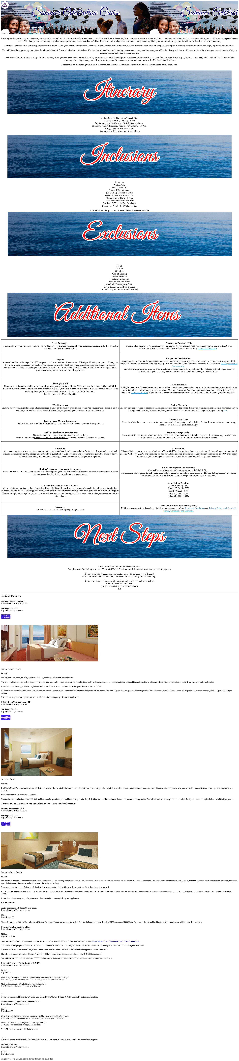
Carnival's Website (139, 392)
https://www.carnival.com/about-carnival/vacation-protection (116, 941)
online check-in (177, 410)
